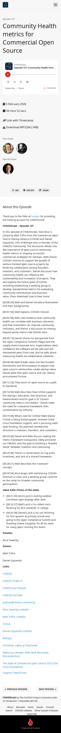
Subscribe (32, 713)
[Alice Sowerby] (8, 149)
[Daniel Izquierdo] (21, 149)
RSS (17, 190)
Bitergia (7, 638)
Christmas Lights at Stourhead (20, 645)
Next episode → (47, 689)
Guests (39, 707)
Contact (50, 707)
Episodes (20, 707)
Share (46, 190)
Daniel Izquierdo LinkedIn (17, 631)
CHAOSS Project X (13, 580)
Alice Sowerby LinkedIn (16, 609)
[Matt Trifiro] (8, 169)
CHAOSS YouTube (12, 595)
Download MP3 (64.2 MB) (21, 127)
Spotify (30, 190)
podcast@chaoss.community (19, 602)
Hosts (31, 707)
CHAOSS (7, 573)
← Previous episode (16, 689)
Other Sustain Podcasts (46, 710)
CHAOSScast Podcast (14, 588)
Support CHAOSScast (14, 672)
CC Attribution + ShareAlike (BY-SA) (20, 700)
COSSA (6, 623)
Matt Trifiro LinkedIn (14, 616)
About (10, 707)
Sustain (35, 216)
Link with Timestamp (19, 120)
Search (9, 710)
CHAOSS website (23, 710)
